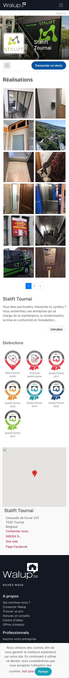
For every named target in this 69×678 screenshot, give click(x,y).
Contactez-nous (17, 531)
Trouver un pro (13, 611)
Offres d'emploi (13, 624)
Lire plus (57, 329)
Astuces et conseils (16, 616)
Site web (12, 541)
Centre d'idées (13, 620)
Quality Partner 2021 (12, 435)
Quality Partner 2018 (12, 405)
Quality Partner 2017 (56, 375)
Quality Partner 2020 (56, 404)
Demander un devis (48, 65)
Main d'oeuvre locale (12, 374)
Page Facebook (16, 546)
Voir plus (28, 671)
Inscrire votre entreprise (19, 639)
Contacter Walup (14, 607)
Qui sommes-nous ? (16, 602)
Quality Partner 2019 (34, 404)
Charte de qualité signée (34, 375)
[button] (34, 474)
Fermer (43, 671)
